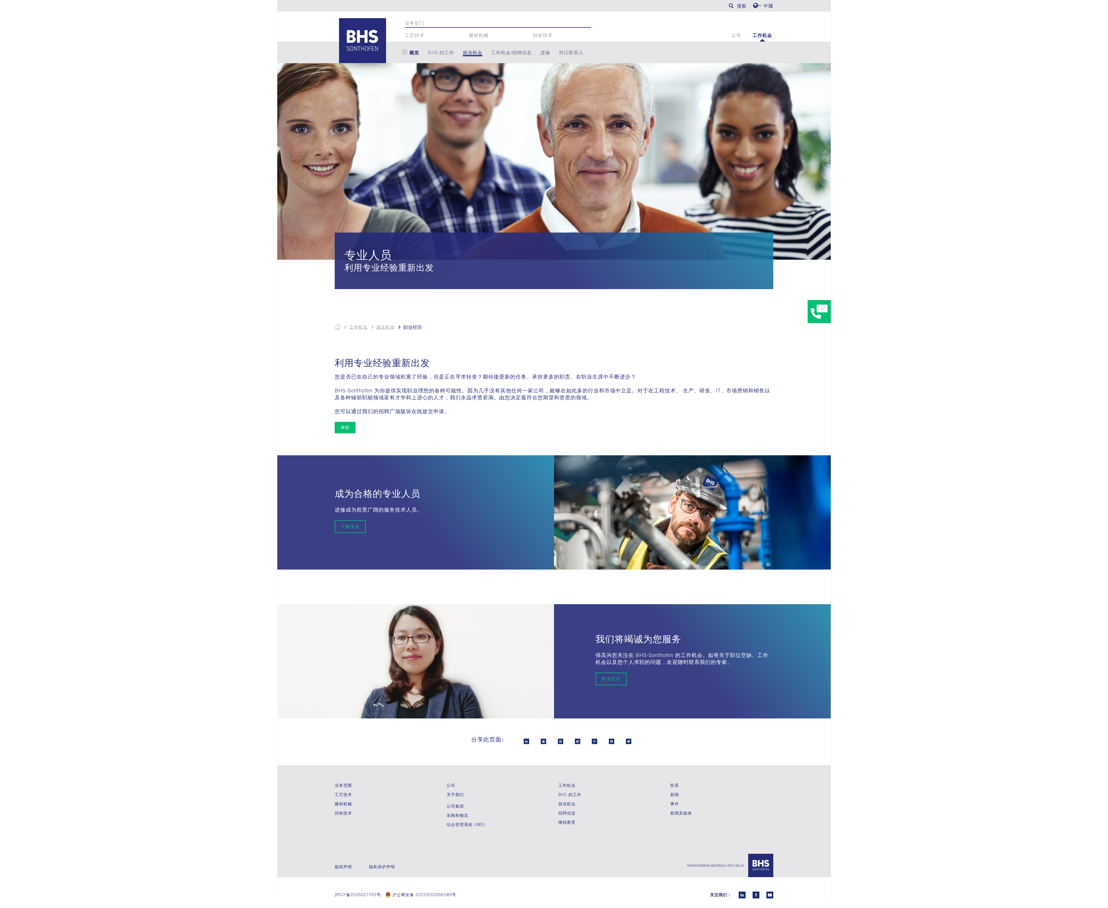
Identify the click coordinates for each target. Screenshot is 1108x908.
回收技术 (543, 35)
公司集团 (455, 806)
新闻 (674, 794)
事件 (674, 803)
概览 (414, 52)
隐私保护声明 (382, 866)
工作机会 (762, 35)
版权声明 (343, 866)
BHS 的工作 (441, 52)
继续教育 (567, 822)
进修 (545, 52)
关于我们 (455, 794)
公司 (736, 35)
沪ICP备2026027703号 (358, 894)
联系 (674, 785)
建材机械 (479, 35)
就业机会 (472, 52)
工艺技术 (414, 35)
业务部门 (414, 23)
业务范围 (343, 785)
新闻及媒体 (681, 812)
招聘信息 (567, 813)
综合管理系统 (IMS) (466, 824)
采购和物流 (457, 815)
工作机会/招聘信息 (511, 52)
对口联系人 (571, 52)
